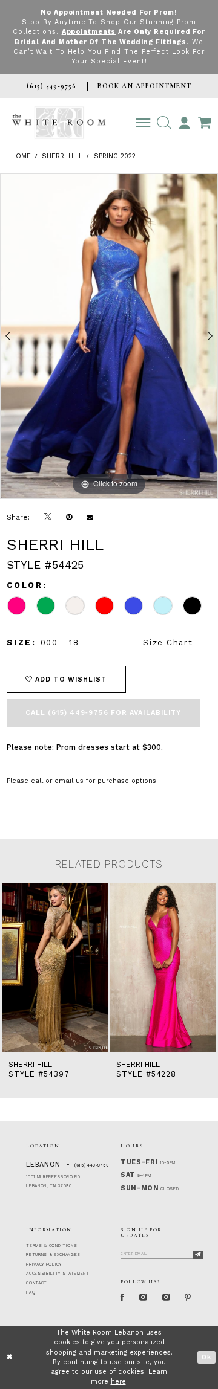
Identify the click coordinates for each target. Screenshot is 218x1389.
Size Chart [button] (168, 642)
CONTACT (36, 1283)
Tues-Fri (139, 1162)
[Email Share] (90, 517)
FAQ (30, 1292)
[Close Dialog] (9, 1357)
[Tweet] (48, 517)
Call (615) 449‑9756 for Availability (103, 713)
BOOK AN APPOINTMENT (144, 86)
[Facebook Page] (122, 1297)
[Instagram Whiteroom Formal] (143, 1297)
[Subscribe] (198, 1255)
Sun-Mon (140, 1188)
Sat (128, 1175)
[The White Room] (58, 122)
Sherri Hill (62, 156)
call (37, 781)
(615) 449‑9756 (91, 1165)
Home (21, 156)
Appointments (89, 32)
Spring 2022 (115, 156)
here (118, 1381)
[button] (164, 122)
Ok (206, 1357)
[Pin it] (69, 517)
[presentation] (55, 967)
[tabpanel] (109, 336)
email (63, 781)
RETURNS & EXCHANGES (53, 1254)
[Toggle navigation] (143, 122)
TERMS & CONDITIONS (51, 1245)
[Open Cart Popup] (205, 122)
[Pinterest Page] (188, 1297)
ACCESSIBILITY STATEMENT (57, 1273)
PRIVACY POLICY (43, 1264)
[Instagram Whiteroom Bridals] (166, 1297)
